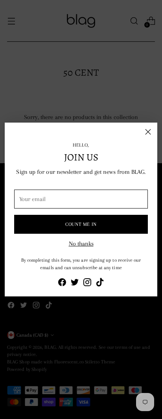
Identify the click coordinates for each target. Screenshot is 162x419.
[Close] (148, 132)
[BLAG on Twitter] (74, 283)
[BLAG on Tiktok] (100, 283)
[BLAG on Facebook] (62, 283)
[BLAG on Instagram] (87, 283)
